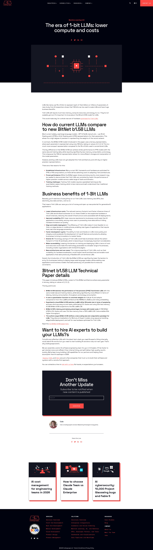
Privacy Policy (90, 548)
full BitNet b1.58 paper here (58, 324)
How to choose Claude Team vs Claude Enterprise (73, 487)
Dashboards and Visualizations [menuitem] (83, 535)
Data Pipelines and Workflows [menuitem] (82, 537)
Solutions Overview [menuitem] (78, 520)
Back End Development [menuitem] (54, 526)
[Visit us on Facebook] (31, 538)
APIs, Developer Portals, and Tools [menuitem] (85, 532)
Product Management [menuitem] (53, 537)
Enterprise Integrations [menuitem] (80, 523)
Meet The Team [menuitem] (110, 532)
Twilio (50, 358)
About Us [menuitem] (108, 529)
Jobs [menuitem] (106, 535)
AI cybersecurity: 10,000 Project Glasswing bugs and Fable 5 (105, 489)
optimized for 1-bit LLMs (89, 118)
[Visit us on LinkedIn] (37, 538)
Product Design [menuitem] (51, 535)
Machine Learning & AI (76, 20)
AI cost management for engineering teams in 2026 (41, 487)
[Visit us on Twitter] (34, 538)
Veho (58, 358)
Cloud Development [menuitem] (53, 532)
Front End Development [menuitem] (54, 523)
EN (136, 3)
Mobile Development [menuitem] (53, 529)
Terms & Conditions (79, 548)
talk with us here (68, 364)
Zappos (45, 358)
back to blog (77, 16)
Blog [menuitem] (106, 523)
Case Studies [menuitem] (109, 520)
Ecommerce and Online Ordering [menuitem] (83, 526)
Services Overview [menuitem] (53, 520)
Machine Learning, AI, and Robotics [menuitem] (85, 529)
